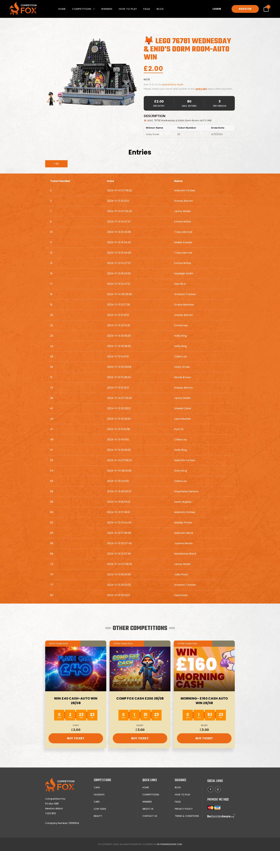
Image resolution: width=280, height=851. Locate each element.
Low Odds (100, 808)
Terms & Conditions (187, 816)
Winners (106, 9)
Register (245, 9)
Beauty (98, 816)
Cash (97, 787)
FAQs (146, 9)
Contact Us (149, 816)
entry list (201, 88)
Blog (160, 9)
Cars (97, 801)
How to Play (128, 9)
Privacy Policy (184, 808)
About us (147, 808)
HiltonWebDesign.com (169, 844)
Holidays (99, 794)
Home (62, 9)
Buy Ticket (76, 738)
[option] (92, 72)
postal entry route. (173, 84)
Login (217, 9)
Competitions (81, 9)
